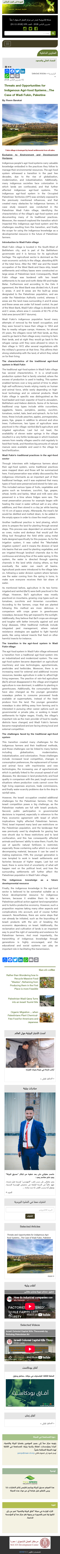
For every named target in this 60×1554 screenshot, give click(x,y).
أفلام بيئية (30, 1285)
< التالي (43, 1079)
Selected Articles (39, 73)
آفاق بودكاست (30, 1368)
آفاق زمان (30, 1415)
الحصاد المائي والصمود (45, 60)
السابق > (50, 1078)
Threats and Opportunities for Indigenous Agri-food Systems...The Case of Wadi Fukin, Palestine (29, 1236)
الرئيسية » (51, 73)
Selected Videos (30, 1325)
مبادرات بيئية (30, 1088)
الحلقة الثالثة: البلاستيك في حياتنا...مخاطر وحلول (33, 1376)
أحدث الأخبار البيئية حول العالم (30, 1033)
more (50, 1276)
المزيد (9, 1192)
